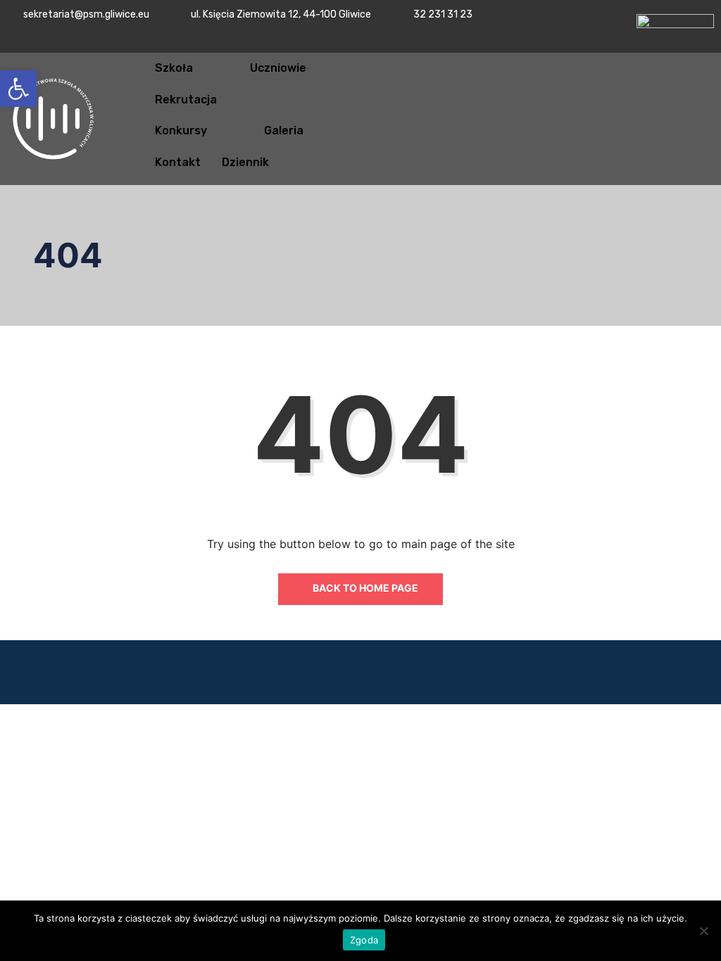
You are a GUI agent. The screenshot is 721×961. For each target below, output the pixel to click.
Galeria (283, 130)
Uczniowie (278, 68)
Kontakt (178, 162)
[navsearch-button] (660, 117)
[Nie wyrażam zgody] (703, 931)
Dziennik (245, 162)
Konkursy (181, 130)
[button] (18, 88)
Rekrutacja (186, 99)
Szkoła (174, 68)
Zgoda (364, 940)
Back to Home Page (364, 588)
